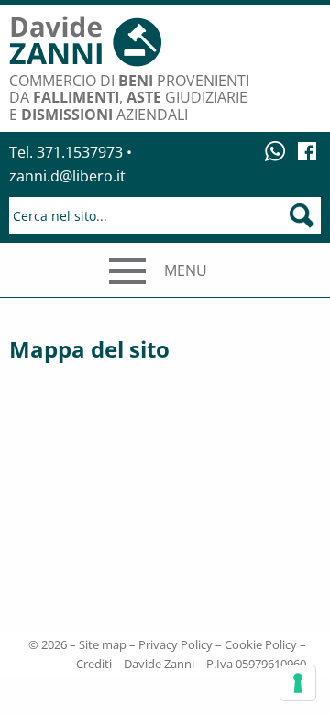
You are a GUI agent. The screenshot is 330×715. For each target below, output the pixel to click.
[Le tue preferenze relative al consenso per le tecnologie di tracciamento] (297, 683)
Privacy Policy (175, 644)
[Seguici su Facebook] (307, 149)
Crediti (94, 663)
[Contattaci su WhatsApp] (276, 149)
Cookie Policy (261, 644)
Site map (102, 644)
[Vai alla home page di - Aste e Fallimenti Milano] (85, 43)
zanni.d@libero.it (67, 176)
